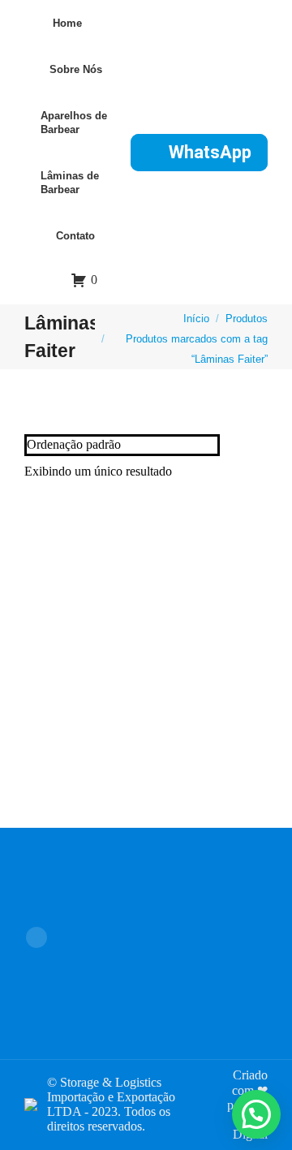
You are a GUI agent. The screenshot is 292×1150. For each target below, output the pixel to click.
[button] (256, 1114)
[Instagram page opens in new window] (36, 937)
